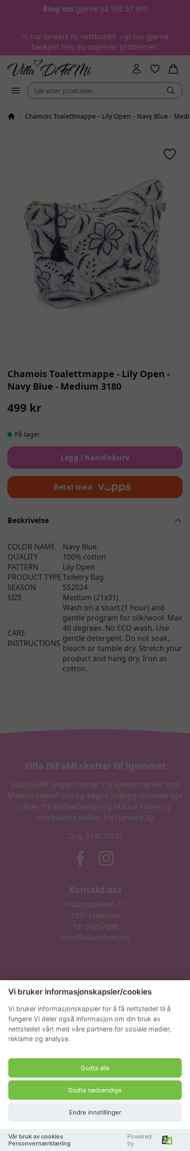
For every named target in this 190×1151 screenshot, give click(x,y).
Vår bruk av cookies (35, 1136)
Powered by (139, 1140)
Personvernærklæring (39, 1143)
